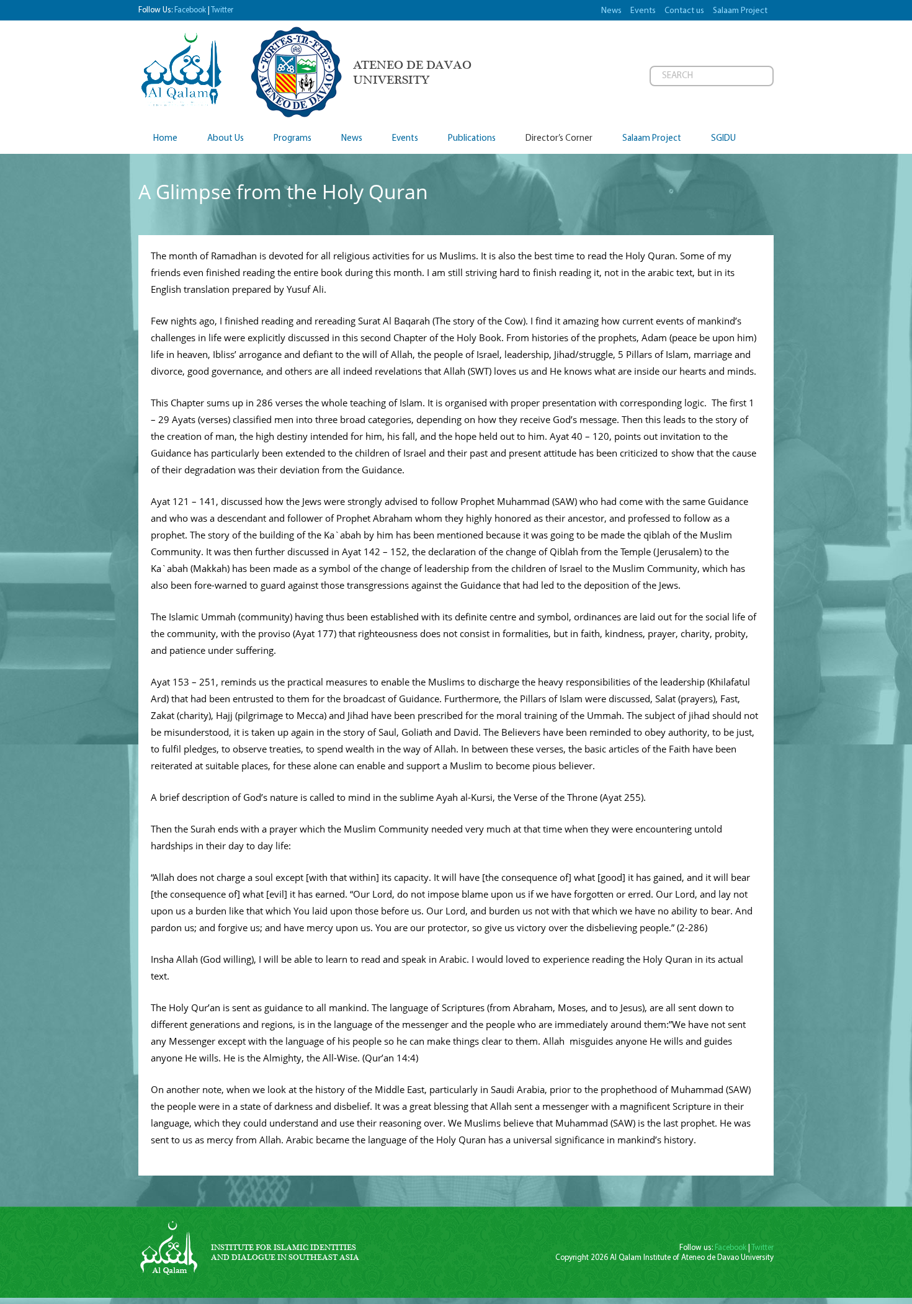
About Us (225, 138)
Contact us (684, 11)
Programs (292, 138)
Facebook (190, 10)
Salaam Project (740, 11)
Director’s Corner (558, 138)
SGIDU (723, 138)
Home (165, 138)
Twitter (222, 10)
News (611, 11)
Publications (472, 138)
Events (643, 11)
